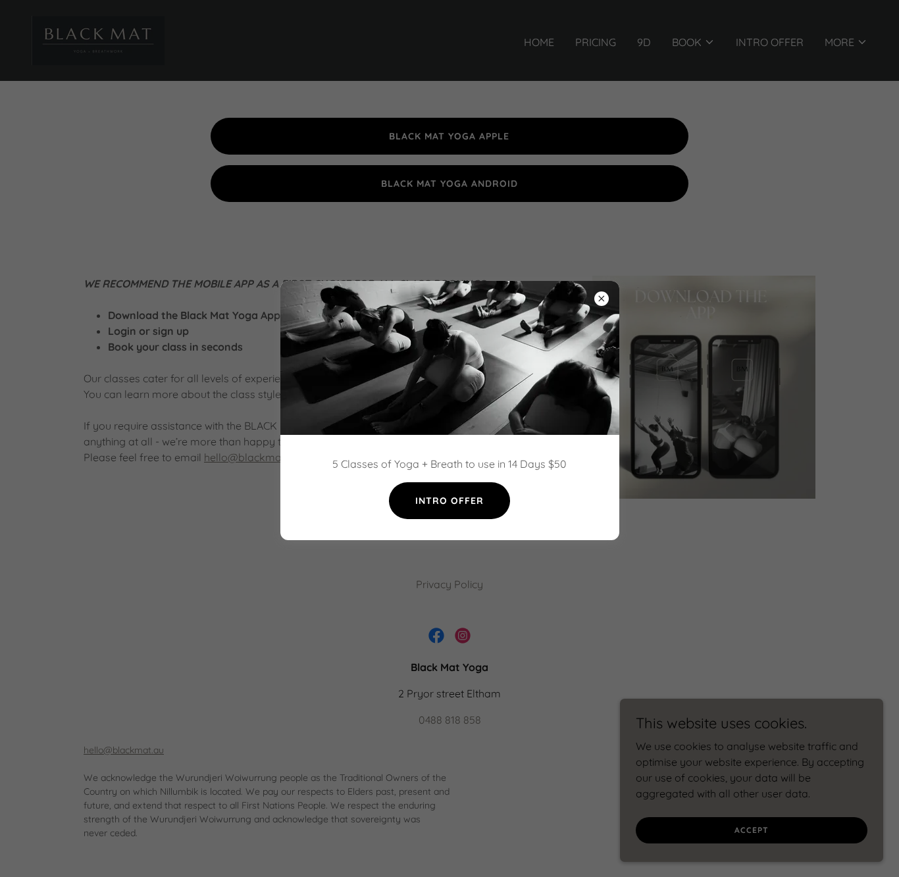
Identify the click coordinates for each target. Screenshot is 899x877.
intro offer (449, 501)
